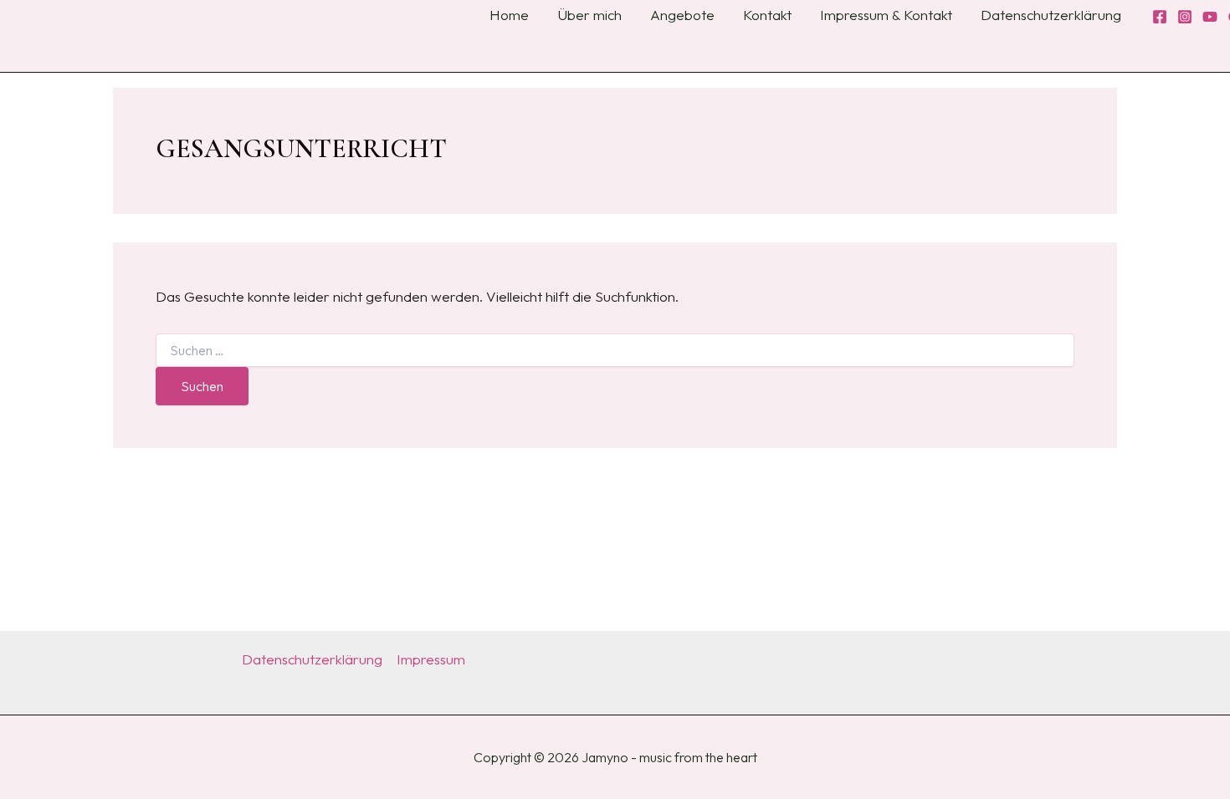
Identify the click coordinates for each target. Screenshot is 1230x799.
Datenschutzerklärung (312, 659)
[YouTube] (1209, 16)
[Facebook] (1159, 16)
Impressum (431, 659)
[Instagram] (1184, 16)
